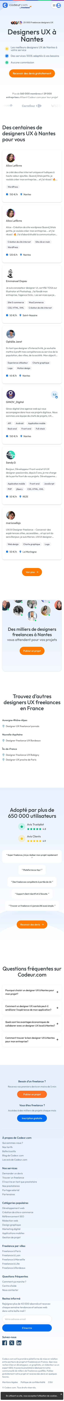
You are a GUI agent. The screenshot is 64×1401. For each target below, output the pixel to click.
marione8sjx (13, 523)
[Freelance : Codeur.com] (17, 5)
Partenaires (8, 1194)
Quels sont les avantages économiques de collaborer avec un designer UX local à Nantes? (30, 1023)
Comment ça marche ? (14, 1281)
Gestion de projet (11, 1237)
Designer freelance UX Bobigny (22, 754)
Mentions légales (10, 1382)
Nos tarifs (7, 1147)
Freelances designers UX (42, 22)
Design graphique (11, 1224)
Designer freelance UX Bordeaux (23, 740)
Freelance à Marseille (13, 1259)
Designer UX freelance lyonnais (22, 726)
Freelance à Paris (11, 1251)
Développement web (13, 1208)
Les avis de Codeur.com (14, 1159)
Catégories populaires (15, 1203)
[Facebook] (4, 1342)
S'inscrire (27, 1327)
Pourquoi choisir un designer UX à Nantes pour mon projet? (29, 992)
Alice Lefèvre (14, 165)
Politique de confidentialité (33, 1382)
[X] (11, 1342)
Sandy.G (11, 462)
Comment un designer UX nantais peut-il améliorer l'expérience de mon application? (28, 1008)
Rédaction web (10, 1220)
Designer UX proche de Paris (21, 759)
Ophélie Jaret (14, 341)
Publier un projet (32, 650)
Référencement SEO (13, 1216)
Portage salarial (10, 1190)
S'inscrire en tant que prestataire (19, 1181)
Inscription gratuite (32, 1118)
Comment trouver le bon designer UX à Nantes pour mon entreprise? (30, 1039)
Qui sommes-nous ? (12, 1142)
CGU (50, 1382)
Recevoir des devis (30, 924)
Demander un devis (12, 1173)
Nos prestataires (11, 1185)
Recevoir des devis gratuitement (32, 73)
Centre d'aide (9, 1285)
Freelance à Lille (11, 1263)
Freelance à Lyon (11, 1255)
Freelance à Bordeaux (13, 1267)
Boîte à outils (9, 1151)
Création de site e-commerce (17, 1212)
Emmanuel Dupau (16, 281)
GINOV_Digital (15, 402)
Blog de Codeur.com (13, 1155)
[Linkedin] (19, 1342)
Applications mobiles (13, 1233)
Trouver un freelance (13, 1177)
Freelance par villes (13, 1246)
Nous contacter (10, 1289)
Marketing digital (11, 1228)
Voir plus (30, 572)
